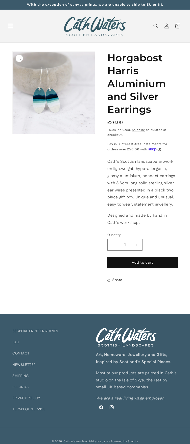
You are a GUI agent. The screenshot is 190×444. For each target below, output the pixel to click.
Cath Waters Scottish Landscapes (87, 442)
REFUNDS (20, 387)
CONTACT (20, 353)
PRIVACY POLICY (26, 398)
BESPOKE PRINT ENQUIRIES (35, 331)
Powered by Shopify (124, 442)
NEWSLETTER (24, 364)
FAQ (16, 342)
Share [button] (117, 280)
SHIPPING (20, 376)
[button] (10, 26)
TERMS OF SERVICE (29, 409)
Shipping (138, 130)
